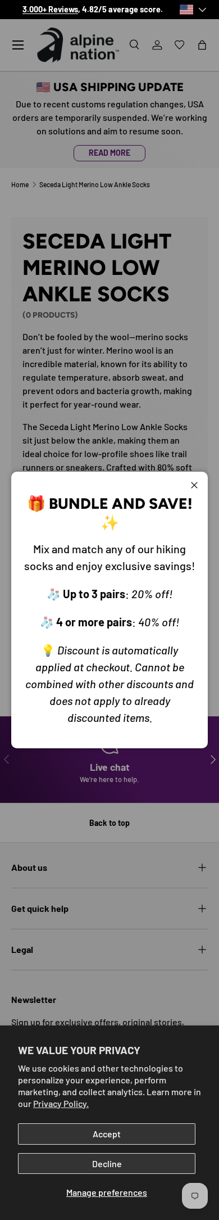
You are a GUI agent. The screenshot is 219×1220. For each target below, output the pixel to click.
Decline (107, 1163)
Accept (107, 1133)
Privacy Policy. (61, 1103)
